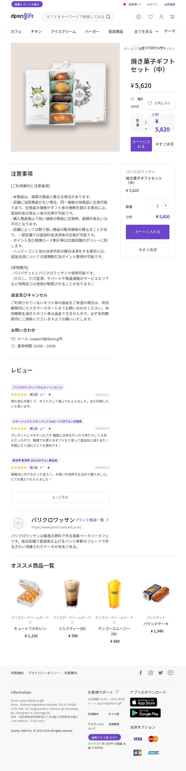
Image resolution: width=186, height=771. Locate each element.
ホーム (128, 48)
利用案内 (70, 673)
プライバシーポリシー (44, 673)
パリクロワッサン (162, 48)
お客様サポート (101, 692)
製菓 (141, 48)
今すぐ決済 (164, 144)
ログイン (152, 4)
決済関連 (113, 724)
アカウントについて (96, 726)
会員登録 (169, 4)
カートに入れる (141, 144)
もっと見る (60, 497)
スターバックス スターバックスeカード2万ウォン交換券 (47, 421)
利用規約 (17, 673)
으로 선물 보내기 (104, 737)
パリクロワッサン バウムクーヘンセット (37, 387)
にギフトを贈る (27, 4)
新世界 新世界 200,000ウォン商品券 (35, 460)
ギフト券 (113, 714)
